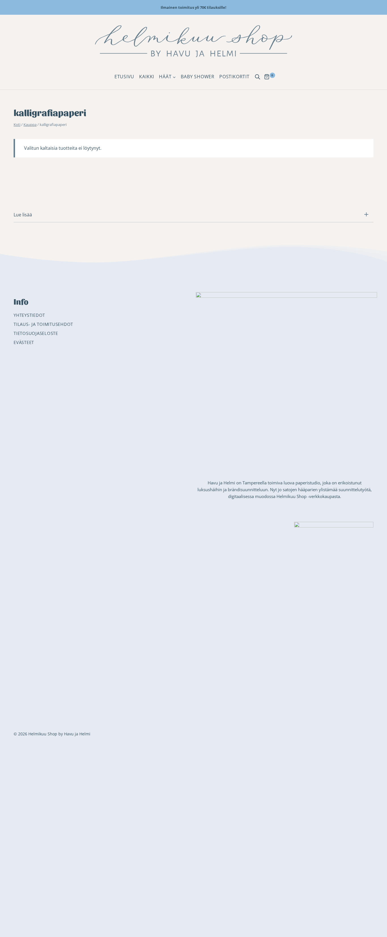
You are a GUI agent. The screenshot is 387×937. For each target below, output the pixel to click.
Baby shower (197, 76)
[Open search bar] (257, 76)
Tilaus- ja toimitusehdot (43, 324)
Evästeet (24, 342)
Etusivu (124, 76)
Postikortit (234, 76)
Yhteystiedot (29, 315)
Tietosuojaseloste (36, 333)
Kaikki (146, 76)
